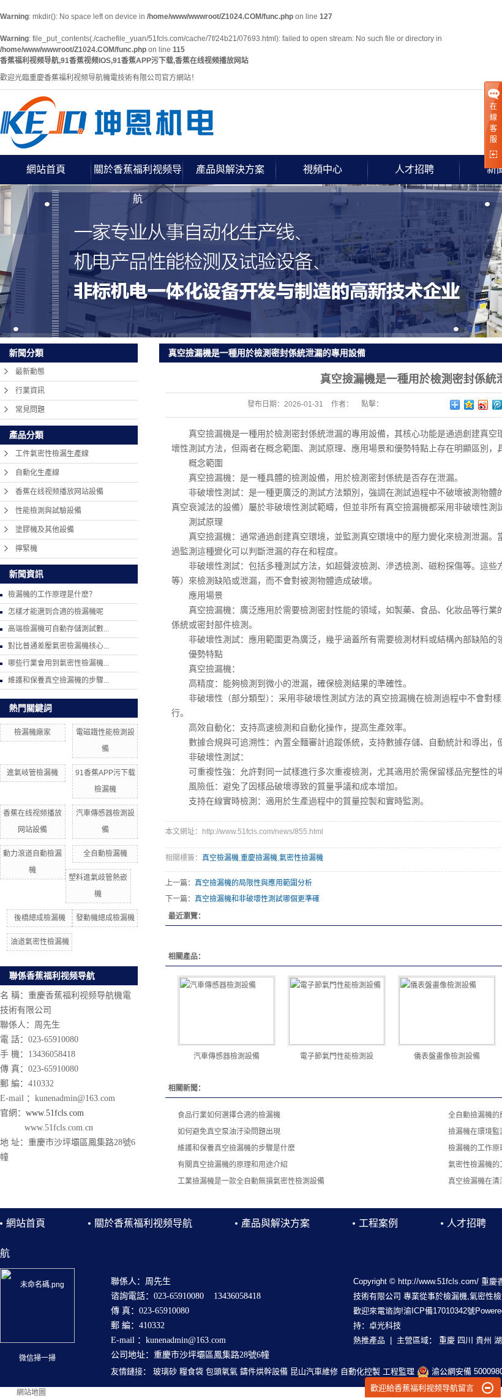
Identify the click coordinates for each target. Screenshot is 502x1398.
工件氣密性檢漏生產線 (52, 453)
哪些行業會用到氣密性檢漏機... (58, 663)
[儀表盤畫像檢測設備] (447, 1010)
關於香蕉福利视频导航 (138, 174)
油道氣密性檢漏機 (39, 942)
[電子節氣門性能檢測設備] (337, 1010)
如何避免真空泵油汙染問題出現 (229, 1131)
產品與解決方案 (230, 169)
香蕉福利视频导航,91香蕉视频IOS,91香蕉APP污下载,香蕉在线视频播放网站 (124, 60)
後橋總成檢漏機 (40, 918)
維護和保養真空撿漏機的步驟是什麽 (236, 1148)
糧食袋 (191, 1371)
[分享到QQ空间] (469, 405)
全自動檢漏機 (105, 853)
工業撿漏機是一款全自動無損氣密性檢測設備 (251, 1181)
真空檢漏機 (220, 858)
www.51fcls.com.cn (58, 1127)
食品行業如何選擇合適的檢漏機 (229, 1115)
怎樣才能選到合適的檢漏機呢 (55, 611)
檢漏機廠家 (32, 732)
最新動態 (30, 371)
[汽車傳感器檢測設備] (226, 1010)
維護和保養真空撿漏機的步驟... (58, 680)
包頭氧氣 (222, 1371)
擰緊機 (26, 548)
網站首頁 (46, 169)
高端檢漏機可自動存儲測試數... (58, 629)
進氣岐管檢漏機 (32, 773)
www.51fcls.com (55, 1113)
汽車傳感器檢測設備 (226, 1056)
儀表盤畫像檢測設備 (447, 1056)
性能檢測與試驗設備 (48, 510)
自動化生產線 (37, 472)
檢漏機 (455, 1296)
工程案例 (378, 1223)
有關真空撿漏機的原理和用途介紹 (233, 1164)
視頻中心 (322, 169)
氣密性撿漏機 (301, 858)
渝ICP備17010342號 (439, 1310)
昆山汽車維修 (314, 1371)
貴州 (484, 1340)
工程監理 (398, 1371)
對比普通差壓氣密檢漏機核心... (58, 646)
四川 (465, 1340)
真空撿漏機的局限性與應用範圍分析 (253, 883)
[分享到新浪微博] (483, 405)
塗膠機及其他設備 (44, 529)
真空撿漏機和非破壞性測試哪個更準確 (257, 899)
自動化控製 (360, 1371)
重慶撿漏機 (259, 858)
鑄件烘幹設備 (264, 1371)
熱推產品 (369, 1340)
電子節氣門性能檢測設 (336, 1056)
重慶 (447, 1340)
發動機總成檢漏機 (105, 918)
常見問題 (30, 409)
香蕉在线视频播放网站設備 (59, 491)
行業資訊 (30, 390)
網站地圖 (31, 1392)
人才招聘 (414, 169)
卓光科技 (385, 1325)
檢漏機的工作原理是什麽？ (52, 594)
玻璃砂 (165, 1371)
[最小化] (487, 1388)
